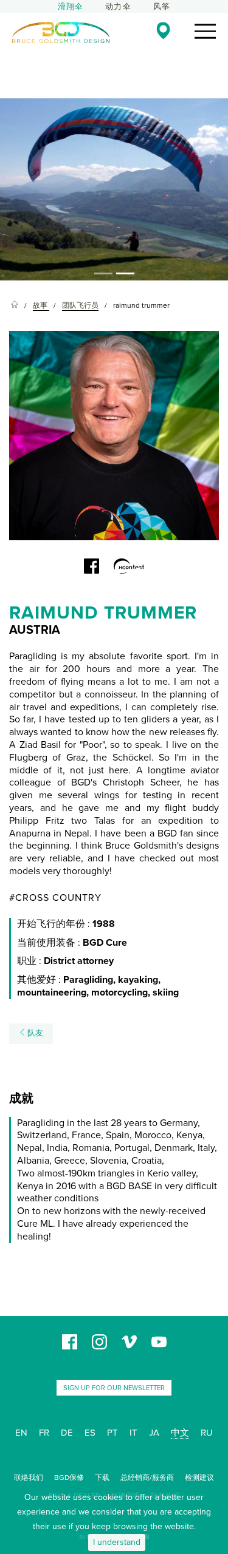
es (90, 1432)
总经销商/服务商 (147, 1477)
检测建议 (199, 1477)
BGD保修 (69, 1477)
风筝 (161, 7)
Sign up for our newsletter (114, 1388)
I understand (116, 1542)
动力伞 (118, 7)
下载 (102, 1477)
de (67, 1432)
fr (44, 1432)
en (21, 1432)
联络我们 (28, 1477)
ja (154, 1432)
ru (207, 1432)
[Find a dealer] (163, 30)
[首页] (14, 305)
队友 (34, 1033)
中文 (180, 1432)
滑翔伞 (71, 7)
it (133, 1432)
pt (112, 1432)
